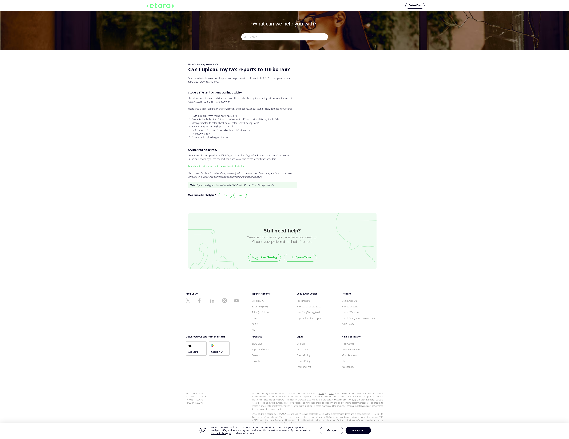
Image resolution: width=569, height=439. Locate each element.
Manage (332, 430)
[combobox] (288, 36)
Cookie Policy (218, 433)
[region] (284, 431)
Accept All (358, 430)
